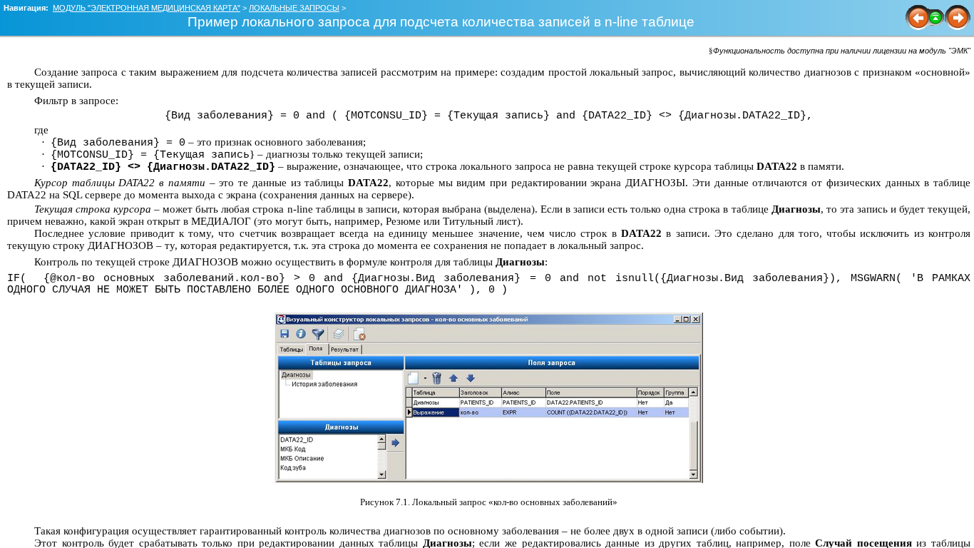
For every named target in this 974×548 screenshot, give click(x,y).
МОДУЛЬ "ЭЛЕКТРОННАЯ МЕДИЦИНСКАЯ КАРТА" (146, 8)
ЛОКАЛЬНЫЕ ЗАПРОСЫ (294, 8)
